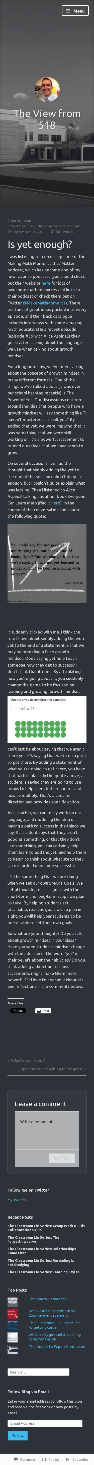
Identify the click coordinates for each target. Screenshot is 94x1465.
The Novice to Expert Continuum (57, 1346)
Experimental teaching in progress (50, 1069)
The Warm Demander (47, 1299)
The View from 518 (47, 119)
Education (44, 226)
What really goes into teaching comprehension (55, 1336)
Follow (18, 1435)
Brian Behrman (19, 220)
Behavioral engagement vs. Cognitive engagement (52, 1313)
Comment (62, 1158)
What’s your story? (28, 1060)
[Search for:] (38, 1372)
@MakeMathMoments (44, 302)
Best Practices (22, 226)
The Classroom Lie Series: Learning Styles (43, 1272)
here (46, 283)
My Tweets (17, 1200)
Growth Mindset (67, 226)
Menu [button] (78, 11)
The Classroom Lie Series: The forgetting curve (33, 1239)
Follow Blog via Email (28, 1392)
